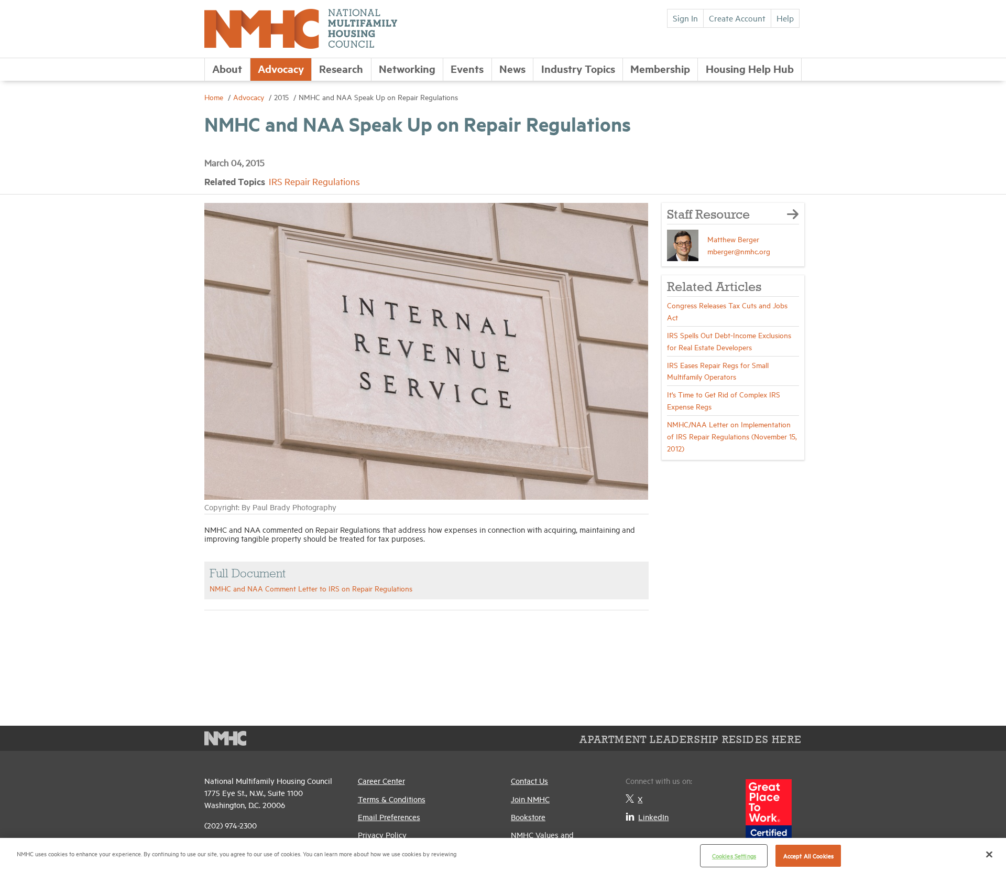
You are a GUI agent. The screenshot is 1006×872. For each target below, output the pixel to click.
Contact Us (529, 780)
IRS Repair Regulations (314, 181)
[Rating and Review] (768, 815)
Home (214, 97)
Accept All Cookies (808, 855)
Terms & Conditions (391, 799)
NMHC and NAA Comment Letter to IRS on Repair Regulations (311, 588)
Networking (407, 68)
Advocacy (281, 68)
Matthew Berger (733, 239)
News (512, 68)
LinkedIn (653, 817)
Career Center (381, 780)
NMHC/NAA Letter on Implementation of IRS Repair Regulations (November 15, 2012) (732, 436)
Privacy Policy (382, 834)
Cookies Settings (734, 855)
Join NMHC (530, 799)
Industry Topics (578, 68)
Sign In (685, 18)
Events (467, 68)
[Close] (989, 854)
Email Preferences (389, 817)
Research (341, 68)
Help (785, 18)
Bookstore (528, 817)
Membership (660, 68)
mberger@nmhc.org (738, 251)
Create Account (737, 18)
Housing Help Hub (750, 68)
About (227, 68)
